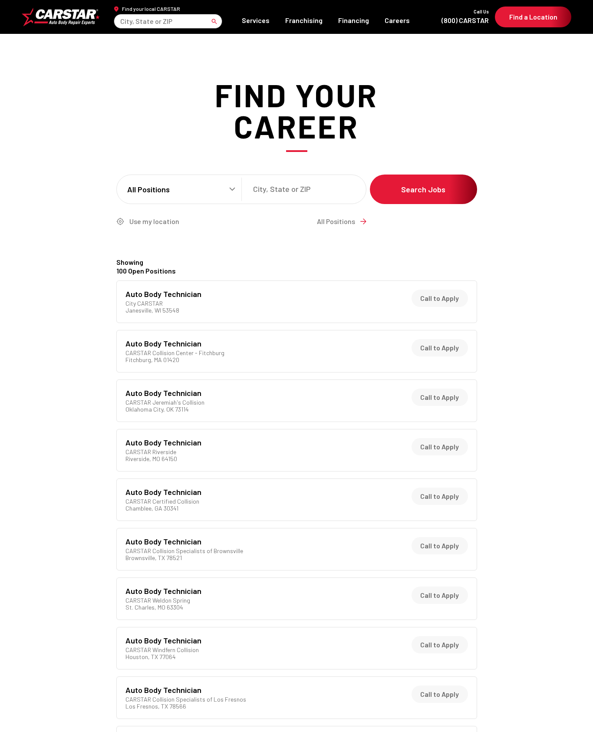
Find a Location (533, 17)
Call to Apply (439, 298)
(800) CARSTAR (465, 17)
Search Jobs (423, 189)
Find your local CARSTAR (151, 9)
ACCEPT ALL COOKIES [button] (525, 711)
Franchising (304, 20)
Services (256, 20)
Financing (353, 20)
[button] (569, 711)
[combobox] (121, 21)
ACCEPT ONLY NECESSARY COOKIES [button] (439, 711)
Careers (397, 20)
